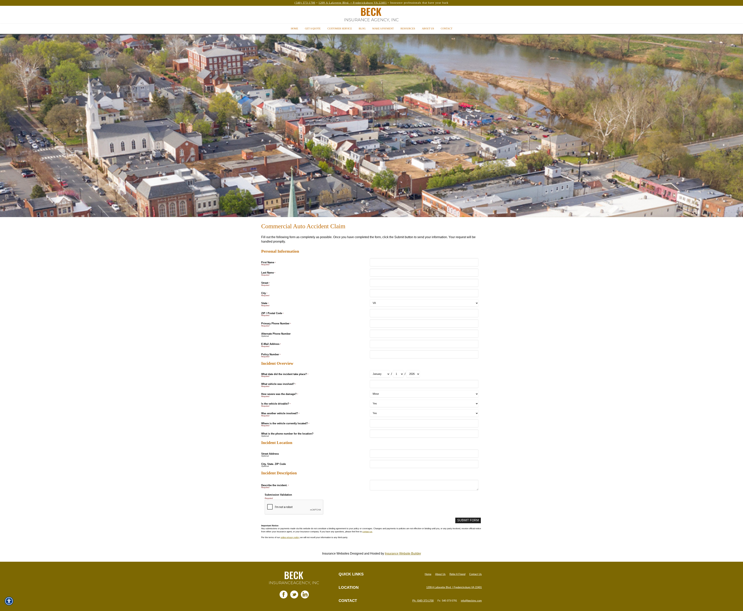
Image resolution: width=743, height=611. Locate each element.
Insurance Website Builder (403, 553)
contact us (367, 531)
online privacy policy (290, 537)
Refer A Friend (457, 574)
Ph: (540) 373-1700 (423, 600)
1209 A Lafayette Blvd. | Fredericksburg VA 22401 (454, 587)
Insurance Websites (335, 553)
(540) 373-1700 (304, 2)
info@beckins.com (471, 600)
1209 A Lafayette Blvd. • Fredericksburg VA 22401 (352, 2)
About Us (440, 574)
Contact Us (475, 574)
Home (428, 574)
